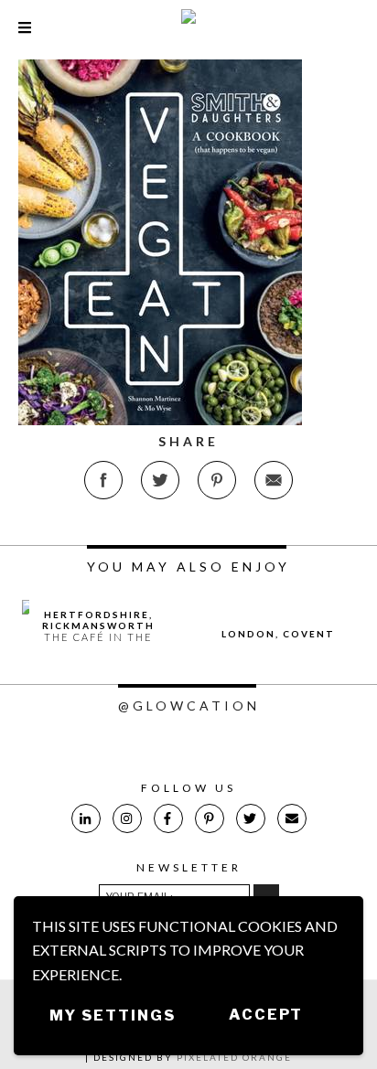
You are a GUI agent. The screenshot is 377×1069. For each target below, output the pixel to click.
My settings (112, 1015)
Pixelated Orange (234, 1057)
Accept (266, 1014)
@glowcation (189, 705)
